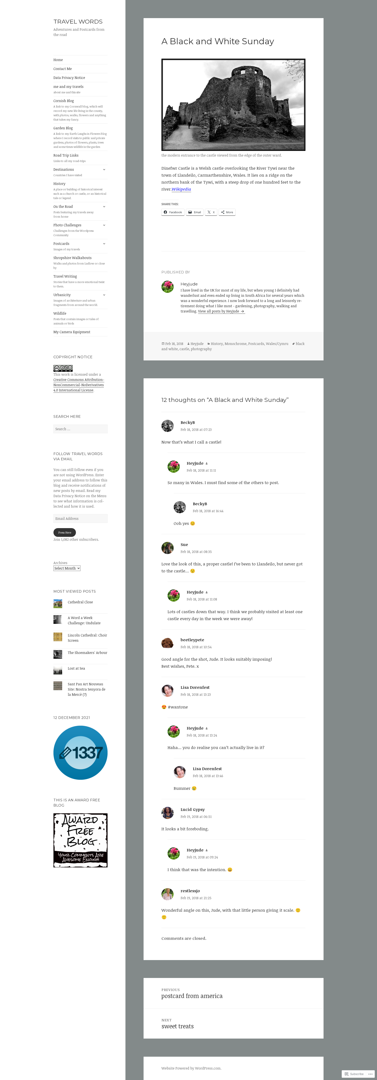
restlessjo (190, 891)
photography (201, 348)
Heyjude (197, 343)
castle (184, 348)
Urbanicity (75, 299)
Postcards (66, 246)
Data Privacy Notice (69, 77)
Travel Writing (79, 281)
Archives (60, 562)
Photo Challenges (73, 230)
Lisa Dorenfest (195, 687)
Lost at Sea (76, 668)
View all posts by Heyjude (219, 311)
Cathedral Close (80, 602)
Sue (184, 544)
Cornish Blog (79, 109)
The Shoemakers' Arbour (87, 652)
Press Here (64, 532)
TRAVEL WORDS (78, 21)
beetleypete (192, 640)
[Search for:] (80, 429)
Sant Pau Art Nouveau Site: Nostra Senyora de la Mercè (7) (86, 689)
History (79, 190)
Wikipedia (181, 189)
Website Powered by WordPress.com (191, 1068)
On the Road (73, 211)
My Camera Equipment (71, 331)
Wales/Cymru (277, 343)
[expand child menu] (104, 169)
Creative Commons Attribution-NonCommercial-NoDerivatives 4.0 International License (78, 384)
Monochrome (236, 343)
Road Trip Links (69, 158)
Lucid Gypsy (193, 809)
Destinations (67, 172)
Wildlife (76, 318)
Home (58, 59)
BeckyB (188, 422)
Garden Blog (80, 137)
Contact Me (62, 68)
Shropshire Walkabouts (79, 262)
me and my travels (68, 89)
